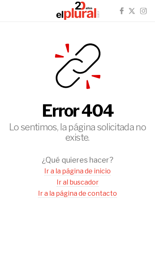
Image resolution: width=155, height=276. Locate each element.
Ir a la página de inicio (77, 171)
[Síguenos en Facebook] (122, 11)
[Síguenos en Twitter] (132, 11)
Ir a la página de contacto (77, 193)
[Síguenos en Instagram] (143, 11)
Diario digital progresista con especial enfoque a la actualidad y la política (77, 11)
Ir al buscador (78, 182)
